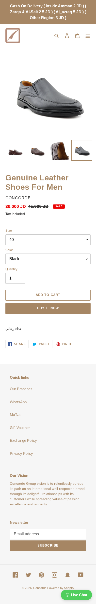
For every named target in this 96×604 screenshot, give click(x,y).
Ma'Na (15, 415)
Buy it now (48, 308)
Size (8, 230)
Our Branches (21, 389)
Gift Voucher (20, 428)
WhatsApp (18, 402)
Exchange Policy (23, 440)
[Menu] (87, 35)
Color (9, 250)
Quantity (11, 269)
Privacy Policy (21, 453)
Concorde (40, 588)
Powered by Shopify (60, 588)
